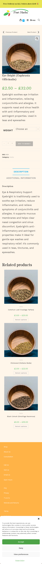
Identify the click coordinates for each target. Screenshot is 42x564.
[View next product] (38, 32)
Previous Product (11, 32)
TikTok (6, 511)
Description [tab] (21, 171)
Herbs (12, 157)
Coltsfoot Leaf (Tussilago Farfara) (21, 310)
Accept (21, 542)
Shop (6, 447)
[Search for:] (38, 20)
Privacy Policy (19, 560)
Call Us (6, 465)
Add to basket (24, 144)
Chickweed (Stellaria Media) (21, 363)
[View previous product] (3, 32)
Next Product (31, 32)
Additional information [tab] (21, 178)
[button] (39, 519)
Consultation (8, 457)
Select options (21, 319)
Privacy (6, 493)
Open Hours (8, 480)
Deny (21, 548)
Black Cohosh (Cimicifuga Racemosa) (21, 416)
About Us (7, 452)
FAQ (5, 488)
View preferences (21, 554)
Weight (8, 130)
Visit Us (6, 470)
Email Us (7, 475)
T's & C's (7, 498)
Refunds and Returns (11, 503)
